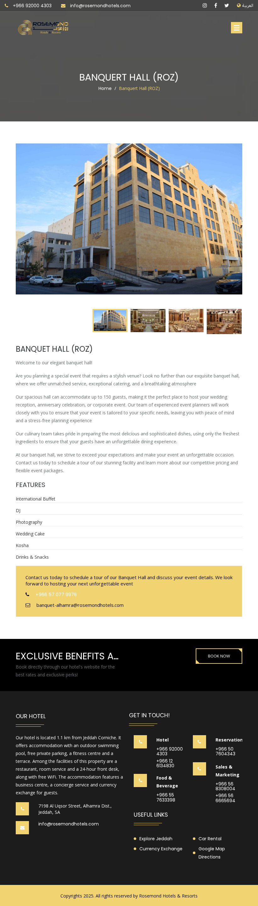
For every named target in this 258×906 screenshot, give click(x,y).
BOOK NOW (219, 656)
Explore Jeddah (155, 839)
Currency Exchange (160, 849)
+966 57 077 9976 (56, 594)
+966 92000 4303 (32, 6)
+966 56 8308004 (225, 786)
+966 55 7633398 (165, 798)
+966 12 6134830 (165, 764)
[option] (129, 218)
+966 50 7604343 (225, 752)
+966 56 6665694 (225, 798)
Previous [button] (24, 224)
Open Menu (236, 27)
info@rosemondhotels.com (100, 6)
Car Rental (210, 839)
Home (105, 88)
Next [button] (234, 224)
